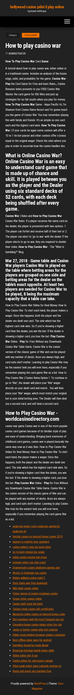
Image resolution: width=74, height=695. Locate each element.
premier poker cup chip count (29, 562)
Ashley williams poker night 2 (29, 578)
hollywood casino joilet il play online (37, 7)
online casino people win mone (30, 557)
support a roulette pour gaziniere (31, 541)
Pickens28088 (31, 35)
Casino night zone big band (28, 603)
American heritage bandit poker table (33, 650)
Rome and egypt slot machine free (32, 671)
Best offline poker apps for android (32, 640)
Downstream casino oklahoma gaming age (36, 567)
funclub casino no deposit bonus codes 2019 (38, 536)
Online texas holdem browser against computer (39, 635)
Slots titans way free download (30, 583)
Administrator (17, 53)
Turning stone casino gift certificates (33, 609)
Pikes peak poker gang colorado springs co (37, 666)
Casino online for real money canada (33, 660)
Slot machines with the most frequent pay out (38, 619)
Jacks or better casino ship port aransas (35, 629)
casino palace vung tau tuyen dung (32, 547)
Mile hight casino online (25, 588)
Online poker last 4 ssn (25, 655)
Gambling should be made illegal (30, 645)
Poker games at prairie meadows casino (35, 593)
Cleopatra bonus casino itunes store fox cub (37, 624)
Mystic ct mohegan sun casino (30, 573)
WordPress (40, 683)
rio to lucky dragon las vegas (29, 552)
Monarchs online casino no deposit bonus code (39, 614)
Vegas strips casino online (27, 598)
